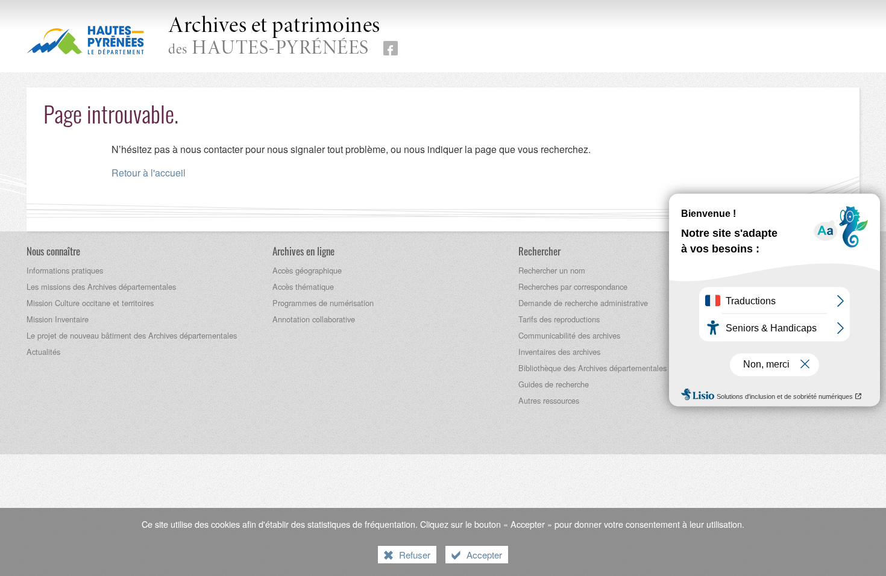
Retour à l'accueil (149, 173)
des (274, 37)
